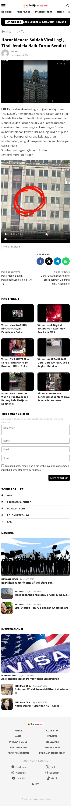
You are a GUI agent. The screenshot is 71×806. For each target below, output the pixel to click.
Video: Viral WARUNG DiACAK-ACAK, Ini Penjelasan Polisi (14, 328)
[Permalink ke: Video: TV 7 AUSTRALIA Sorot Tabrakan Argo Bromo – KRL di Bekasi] (17, 347)
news (15, 579)
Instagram (54, 772)
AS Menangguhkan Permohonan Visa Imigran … (31, 678)
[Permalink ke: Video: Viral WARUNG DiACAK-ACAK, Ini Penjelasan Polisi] (17, 313)
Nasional (6, 579)
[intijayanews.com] (35, 5)
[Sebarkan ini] (40, 261)
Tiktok (54, 778)
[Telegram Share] (57, 261)
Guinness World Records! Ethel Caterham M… (41, 691)
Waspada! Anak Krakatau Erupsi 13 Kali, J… (42, 595)
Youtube (20, 778)
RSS (37, 784)
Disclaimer (52, 741)
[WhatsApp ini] (66, 261)
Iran (9, 495)
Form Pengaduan (18, 753)
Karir (18, 736)
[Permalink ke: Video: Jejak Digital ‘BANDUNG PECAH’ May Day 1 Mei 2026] (53, 313)
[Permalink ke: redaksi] (5, 53)
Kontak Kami (52, 747)
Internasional (9, 675)
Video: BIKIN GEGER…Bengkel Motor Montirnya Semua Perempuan (53, 397)
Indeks (18, 730)
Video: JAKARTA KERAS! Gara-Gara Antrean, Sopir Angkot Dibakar (53, 362)
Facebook (21, 767)
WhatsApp (21, 772)
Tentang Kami (18, 747)
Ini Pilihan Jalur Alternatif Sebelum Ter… (28, 582)
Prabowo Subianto (19, 502)
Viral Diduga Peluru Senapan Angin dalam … (41, 609)
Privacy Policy (18, 741)
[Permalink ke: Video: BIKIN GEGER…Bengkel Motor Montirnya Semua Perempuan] (53, 381)
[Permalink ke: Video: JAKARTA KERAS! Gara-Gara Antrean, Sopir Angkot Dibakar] (53, 347)
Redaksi (52, 736)
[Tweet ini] (49, 261)
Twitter (54, 767)
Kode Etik (52, 730)
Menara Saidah (11, 246)
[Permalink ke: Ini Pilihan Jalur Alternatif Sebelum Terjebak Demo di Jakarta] (35, 557)
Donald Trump (16, 508)
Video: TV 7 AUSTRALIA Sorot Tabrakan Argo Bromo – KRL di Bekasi (15, 362)
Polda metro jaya (18, 515)
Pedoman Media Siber (52, 753)
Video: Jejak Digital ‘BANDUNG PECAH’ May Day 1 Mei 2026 (51, 328)
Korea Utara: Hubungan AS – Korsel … (39, 705)
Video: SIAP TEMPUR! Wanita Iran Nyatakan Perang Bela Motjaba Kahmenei (14, 398)
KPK (9, 521)
